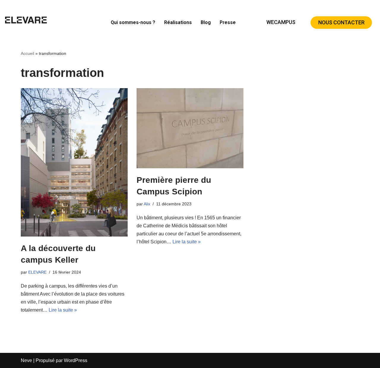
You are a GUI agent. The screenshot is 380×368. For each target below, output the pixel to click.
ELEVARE (37, 272)
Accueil (27, 53)
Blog (206, 22)
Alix (147, 204)
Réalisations (178, 22)
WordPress (75, 360)
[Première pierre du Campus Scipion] (190, 128)
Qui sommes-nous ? (133, 22)
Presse (228, 22)
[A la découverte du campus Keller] (74, 162)
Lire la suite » (63, 310)
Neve (26, 360)
